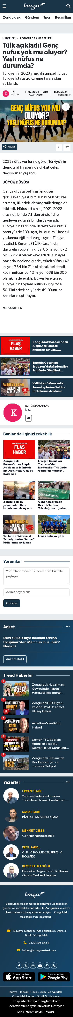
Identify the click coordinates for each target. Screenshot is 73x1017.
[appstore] (19, 977)
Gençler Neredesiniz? (38, 836)
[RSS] (54, 965)
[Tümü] (68, 627)
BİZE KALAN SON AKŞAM (40, 817)
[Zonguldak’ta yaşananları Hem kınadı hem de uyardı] (19, 490)
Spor (47, 17)
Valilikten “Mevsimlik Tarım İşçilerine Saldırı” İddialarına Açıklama (19, 539)
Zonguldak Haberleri (36, 38)
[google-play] (54, 977)
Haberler (9, 38)
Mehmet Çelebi (33, 830)
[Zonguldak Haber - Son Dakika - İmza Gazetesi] (36, 6)
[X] (26, 965)
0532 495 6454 (39, 942)
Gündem (32, 17)
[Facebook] (19, 965)
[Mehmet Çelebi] (11, 833)
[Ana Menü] (4, 6)
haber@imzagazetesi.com (39, 950)
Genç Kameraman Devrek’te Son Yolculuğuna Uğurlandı (53, 505)
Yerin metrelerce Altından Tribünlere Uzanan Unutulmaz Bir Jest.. (45, 799)
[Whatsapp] (47, 965)
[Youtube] (40, 965)
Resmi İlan (63, 17)
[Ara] (68, 6)
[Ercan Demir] (11, 795)
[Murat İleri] (11, 814)
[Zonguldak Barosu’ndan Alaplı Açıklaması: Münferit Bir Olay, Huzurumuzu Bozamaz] (19, 449)
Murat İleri (31, 812)
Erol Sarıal (31, 847)
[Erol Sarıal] (11, 852)
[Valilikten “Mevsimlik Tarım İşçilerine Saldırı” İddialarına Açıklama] (19, 524)
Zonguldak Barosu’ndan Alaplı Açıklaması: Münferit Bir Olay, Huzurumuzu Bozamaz (18, 467)
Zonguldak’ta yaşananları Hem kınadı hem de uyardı (17, 505)
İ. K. (28, 409)
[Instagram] (33, 965)
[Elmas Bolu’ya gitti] (54, 524)
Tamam (50, 1012)
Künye (13, 992)
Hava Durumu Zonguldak (46, 992)
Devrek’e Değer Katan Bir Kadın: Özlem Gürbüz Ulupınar (45, 873)
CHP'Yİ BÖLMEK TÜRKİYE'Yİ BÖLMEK (42, 854)
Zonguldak (11, 17)
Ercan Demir (31, 791)
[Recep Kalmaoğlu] (11, 870)
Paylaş (12, 146)
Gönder (12, 603)
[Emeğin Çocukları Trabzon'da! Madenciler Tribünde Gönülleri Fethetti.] (54, 449)
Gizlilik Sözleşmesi (48, 996)
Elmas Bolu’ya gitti (51, 536)
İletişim (24, 992)
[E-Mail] (28, 418)
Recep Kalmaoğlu (36, 866)
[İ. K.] (12, 412)
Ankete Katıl (15, 659)
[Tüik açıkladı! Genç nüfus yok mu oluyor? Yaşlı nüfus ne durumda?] (36, 121)
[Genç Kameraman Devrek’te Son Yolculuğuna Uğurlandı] (54, 490)
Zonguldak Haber (23, 996)
